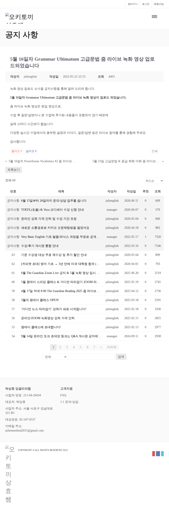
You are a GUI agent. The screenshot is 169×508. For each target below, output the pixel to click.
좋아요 (16, 151)
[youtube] (153, 453)
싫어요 (31, 151)
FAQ (63, 395)
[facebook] (158, 453)
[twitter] (162, 453)
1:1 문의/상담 (69, 402)
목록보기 (13, 169)
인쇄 (155, 151)
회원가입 (159, 4)
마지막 (111, 347)
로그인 (145, 4)
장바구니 (133, 4)
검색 (121, 356)
